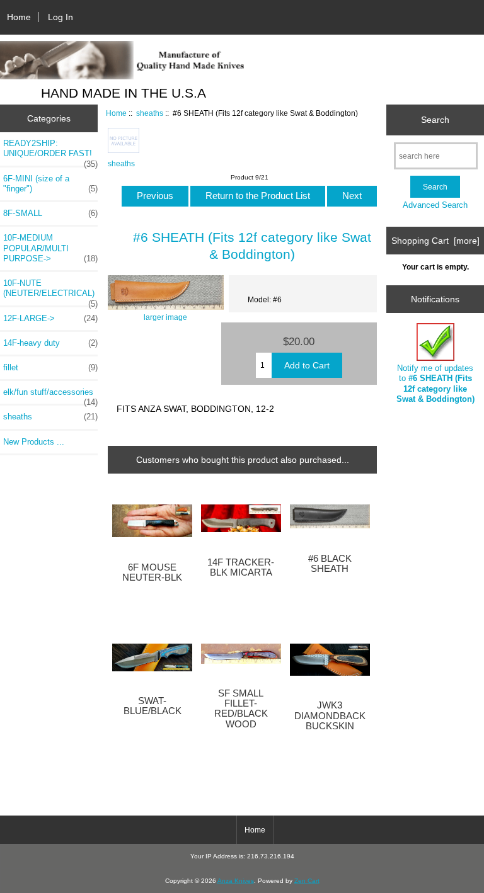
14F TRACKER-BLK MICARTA (240, 567)
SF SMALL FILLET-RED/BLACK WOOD (241, 708)
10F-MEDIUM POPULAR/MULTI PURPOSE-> (50, 248)
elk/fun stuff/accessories (50, 395)
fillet (50, 367)
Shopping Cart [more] (435, 241)
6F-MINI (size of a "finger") (50, 183)
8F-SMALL (50, 213)
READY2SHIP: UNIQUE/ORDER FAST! (50, 152)
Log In (60, 17)
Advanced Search (435, 205)
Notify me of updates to (435, 383)
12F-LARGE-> (50, 318)
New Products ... (33, 441)
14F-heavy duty (50, 343)
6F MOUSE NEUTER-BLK (152, 572)
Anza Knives (235, 880)
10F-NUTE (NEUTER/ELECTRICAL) (50, 291)
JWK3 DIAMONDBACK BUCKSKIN (330, 715)
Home (19, 17)
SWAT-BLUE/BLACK (153, 706)
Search (435, 120)
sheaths (149, 113)
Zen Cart (307, 880)
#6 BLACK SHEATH (330, 564)
